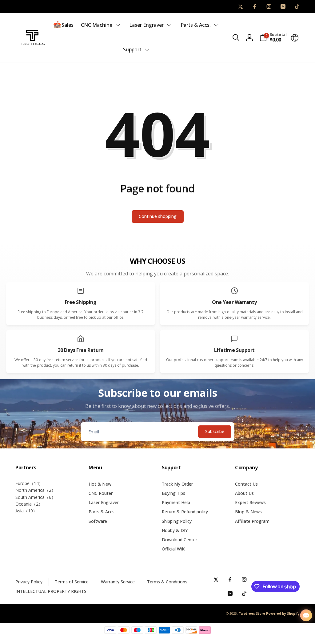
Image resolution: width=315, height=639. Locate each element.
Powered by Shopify (283, 613)
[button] (236, 37)
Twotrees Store (252, 613)
